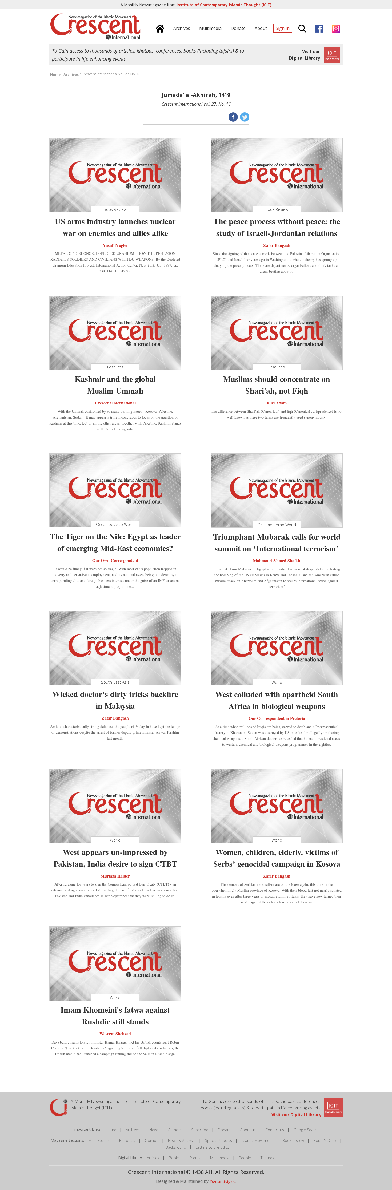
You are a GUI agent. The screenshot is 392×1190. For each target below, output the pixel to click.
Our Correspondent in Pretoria (277, 718)
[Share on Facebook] (232, 117)
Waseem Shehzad (115, 1033)
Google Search (306, 1129)
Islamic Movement (257, 1140)
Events (195, 1157)
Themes (267, 1157)
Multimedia (219, 1157)
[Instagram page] (335, 28)
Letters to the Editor (213, 1147)
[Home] (158, 28)
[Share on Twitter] (244, 117)
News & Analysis (181, 1140)
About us (248, 1129)
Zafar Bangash (276, 245)
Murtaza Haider (115, 875)
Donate (224, 1129)
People (245, 1157)
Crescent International (115, 403)
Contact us (274, 1129)
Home (111, 1129)
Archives (133, 1129)
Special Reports (218, 1140)
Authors (175, 1129)
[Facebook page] (318, 28)
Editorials (127, 1140)
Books (174, 1157)
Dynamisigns (222, 1182)
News (154, 1129)
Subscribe (199, 1129)
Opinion (151, 1140)
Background (176, 1147)
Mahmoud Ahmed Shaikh (276, 560)
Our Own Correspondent (115, 560)
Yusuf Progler (115, 245)
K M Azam (277, 403)
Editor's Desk (325, 1140)
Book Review (293, 1140)
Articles (153, 1157)
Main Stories (99, 1140)
